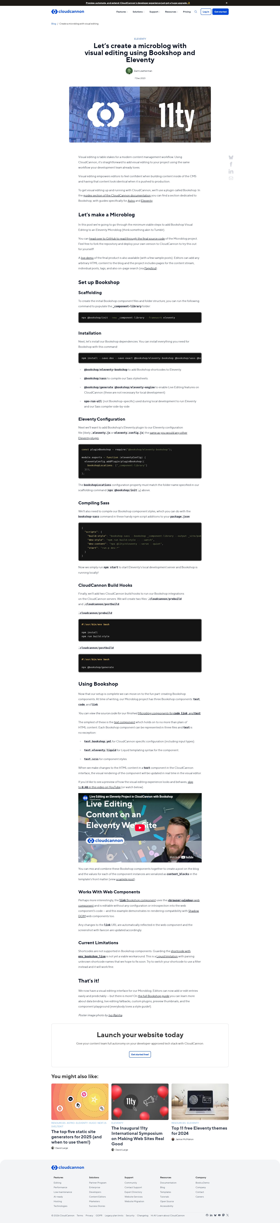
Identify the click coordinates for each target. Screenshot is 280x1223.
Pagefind (150, 268)
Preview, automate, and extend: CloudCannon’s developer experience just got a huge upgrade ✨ (138, 2)
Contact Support (133, 1187)
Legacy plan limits (114, 1215)
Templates (165, 1191)
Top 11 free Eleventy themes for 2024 (199, 1130)
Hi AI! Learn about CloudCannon (168, 1215)
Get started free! (140, 1054)
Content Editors (97, 1196)
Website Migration (134, 1201)
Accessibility (166, 1205)
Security (130, 1215)
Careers (200, 1196)
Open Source (167, 1201)
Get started (220, 11)
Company (201, 1187)
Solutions (138, 11)
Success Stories (97, 1205)
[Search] (195, 11)
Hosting (58, 1201)
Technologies (60, 1205)
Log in (206, 11)
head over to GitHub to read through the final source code (127, 238)
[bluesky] (215, 1215)
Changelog (142, 1215)
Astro (131, 200)
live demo (87, 258)
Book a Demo (202, 1182)
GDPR (99, 1215)
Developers (95, 1191)
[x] (227, 1215)
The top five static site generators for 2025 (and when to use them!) (76, 1136)
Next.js (102, 1122)
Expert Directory (133, 1191)
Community (131, 1182)
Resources (171, 11)
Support (154, 11)
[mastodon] (223, 1215)
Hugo (93, 1122)
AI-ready (58, 1196)
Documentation (168, 1182)
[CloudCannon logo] (67, 1167)
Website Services (134, 1196)
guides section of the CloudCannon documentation (117, 195)
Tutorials (164, 1196)
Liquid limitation (167, 956)
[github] (207, 1215)
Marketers (94, 1201)
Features (121, 11)
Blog (53, 23)
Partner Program (97, 1182)
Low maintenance (63, 1191)
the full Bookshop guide (153, 996)
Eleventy (140, 38)
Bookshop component (137, 900)
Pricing (187, 11)
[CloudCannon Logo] (67, 11)
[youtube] (219, 1215)
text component (124, 722)
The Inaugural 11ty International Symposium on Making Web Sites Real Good (137, 1135)
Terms (80, 1215)
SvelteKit (57, 1126)
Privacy (89, 1215)
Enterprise (94, 1187)
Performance (60, 1187)
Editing (57, 1182)
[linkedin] (211, 1215)
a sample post (125, 879)
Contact (200, 1191)
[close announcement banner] (227, 3)
